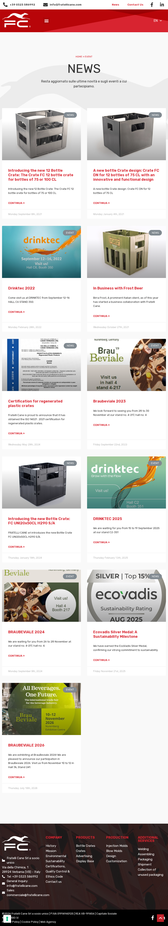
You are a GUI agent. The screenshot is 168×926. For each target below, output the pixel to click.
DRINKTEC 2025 (107, 519)
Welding (143, 849)
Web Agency (48, 921)
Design (111, 856)
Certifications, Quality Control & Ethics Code (58, 871)
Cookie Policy (30, 921)
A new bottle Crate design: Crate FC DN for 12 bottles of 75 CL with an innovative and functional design (126, 175)
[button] (46, 20)
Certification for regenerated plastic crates (35, 403)
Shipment (145, 864)
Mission (51, 851)
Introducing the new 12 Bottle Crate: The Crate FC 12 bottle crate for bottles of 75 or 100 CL (40, 175)
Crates (80, 851)
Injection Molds (117, 846)
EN (156, 21)
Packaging (145, 859)
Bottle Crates (85, 846)
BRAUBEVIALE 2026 (26, 745)
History (51, 846)
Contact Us (135, 4)
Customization (116, 861)
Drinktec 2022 (21, 288)
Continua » (16, 203)
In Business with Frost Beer (118, 288)
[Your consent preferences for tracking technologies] (7, 919)
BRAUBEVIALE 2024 (26, 632)
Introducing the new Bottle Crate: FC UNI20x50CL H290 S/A (39, 521)
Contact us (54, 882)
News (115, 4)
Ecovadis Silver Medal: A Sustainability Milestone (115, 634)
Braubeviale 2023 (109, 401)
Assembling (146, 854)
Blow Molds (114, 851)
